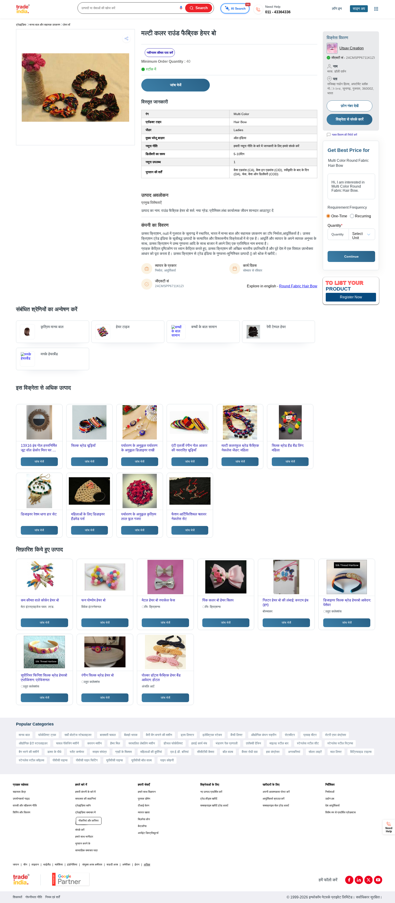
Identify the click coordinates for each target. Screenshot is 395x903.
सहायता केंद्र (19, 791)
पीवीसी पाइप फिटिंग (87, 760)
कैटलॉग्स (142, 826)
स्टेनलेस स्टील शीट (308, 743)
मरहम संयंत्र (100, 752)
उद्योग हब (329, 798)
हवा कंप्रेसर (273, 752)
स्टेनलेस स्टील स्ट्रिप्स (340, 743)
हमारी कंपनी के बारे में (85, 791)
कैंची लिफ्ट (236, 735)
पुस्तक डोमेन (144, 798)
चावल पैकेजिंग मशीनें (67, 743)
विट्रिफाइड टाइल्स (360, 752)
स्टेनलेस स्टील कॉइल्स (31, 760)
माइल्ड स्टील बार (279, 743)
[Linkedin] (359, 880)
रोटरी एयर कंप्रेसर (335, 735)
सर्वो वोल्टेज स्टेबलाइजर (77, 735)
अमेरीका (126, 864)
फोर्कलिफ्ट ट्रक (47, 735)
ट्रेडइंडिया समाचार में (85, 812)
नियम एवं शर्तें (52, 897)
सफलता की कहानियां (85, 798)
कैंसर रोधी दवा (250, 752)
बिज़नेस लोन (144, 819)
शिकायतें (17, 897)
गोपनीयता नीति (33, 897)
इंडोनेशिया (72, 864)
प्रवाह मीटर (310, 735)
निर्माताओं (329, 791)
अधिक (147, 864)
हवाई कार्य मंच (199, 743)
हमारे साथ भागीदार (84, 836)
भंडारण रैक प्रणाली (227, 743)
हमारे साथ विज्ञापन (147, 791)
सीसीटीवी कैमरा (205, 752)
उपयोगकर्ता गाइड (21, 798)
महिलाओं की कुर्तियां (151, 752)
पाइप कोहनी (167, 760)
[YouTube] (378, 880)
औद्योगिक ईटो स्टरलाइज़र (33, 743)
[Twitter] (368, 880)
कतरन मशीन (94, 743)
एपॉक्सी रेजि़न (253, 743)
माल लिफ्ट (336, 752)
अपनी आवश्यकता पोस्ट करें (276, 791)
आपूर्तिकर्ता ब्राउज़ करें (273, 798)
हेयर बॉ (66, 24)
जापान (16, 864)
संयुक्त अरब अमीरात (92, 864)
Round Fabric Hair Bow (298, 286)
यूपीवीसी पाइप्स (114, 760)
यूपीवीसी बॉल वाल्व (141, 760)
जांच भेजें (175, 85)
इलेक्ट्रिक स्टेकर (212, 735)
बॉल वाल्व (228, 752)
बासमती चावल (108, 735)
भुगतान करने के (82, 843)
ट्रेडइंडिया (21, 24)
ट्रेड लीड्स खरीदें (208, 798)
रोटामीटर (290, 735)
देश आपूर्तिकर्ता (332, 805)
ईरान (137, 864)
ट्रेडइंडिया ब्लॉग (83, 805)
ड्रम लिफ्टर (187, 735)
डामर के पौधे (54, 752)
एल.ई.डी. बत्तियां (179, 752)
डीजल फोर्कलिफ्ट (173, 743)
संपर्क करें (79, 829)
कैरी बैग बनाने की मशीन (159, 735)
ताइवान (35, 864)
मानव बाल (24, 735)
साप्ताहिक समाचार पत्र (86, 850)
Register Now (351, 297)
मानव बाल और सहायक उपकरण (44, 24)
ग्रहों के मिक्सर (123, 752)
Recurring (363, 216)
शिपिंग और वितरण (21, 812)
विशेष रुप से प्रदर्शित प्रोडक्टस (340, 812)
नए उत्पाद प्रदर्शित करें (211, 791)
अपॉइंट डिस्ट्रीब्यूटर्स (148, 833)
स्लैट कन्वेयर (77, 752)
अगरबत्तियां (294, 752)
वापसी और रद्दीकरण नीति (25, 805)
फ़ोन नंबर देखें (349, 106)
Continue (351, 256)
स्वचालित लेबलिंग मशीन (141, 743)
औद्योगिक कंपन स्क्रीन (263, 735)
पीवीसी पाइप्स (60, 760)
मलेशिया (59, 864)
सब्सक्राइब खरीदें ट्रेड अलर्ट (214, 805)
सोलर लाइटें (315, 752)
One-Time (339, 216)
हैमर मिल (115, 743)
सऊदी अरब (112, 864)
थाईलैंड (47, 864)
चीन (25, 864)
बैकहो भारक (130, 735)
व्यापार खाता (144, 812)
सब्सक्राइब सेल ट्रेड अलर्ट (276, 805)
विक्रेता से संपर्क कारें (349, 119)
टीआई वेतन (143, 805)
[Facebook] (349, 880)
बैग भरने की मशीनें (29, 752)
